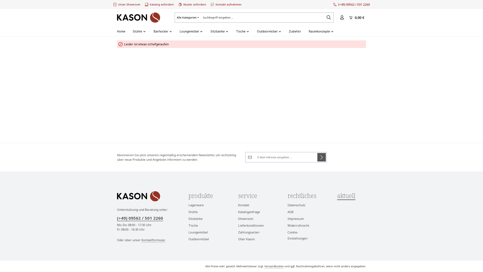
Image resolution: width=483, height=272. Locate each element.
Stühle (193, 212)
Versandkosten (274, 266)
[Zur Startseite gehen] (138, 17)
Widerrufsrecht (298, 225)
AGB (291, 212)
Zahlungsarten (248, 232)
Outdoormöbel (198, 239)
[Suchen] (329, 17)
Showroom (245, 219)
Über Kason (246, 239)
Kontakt (243, 205)
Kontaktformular (153, 240)
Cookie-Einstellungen (297, 235)
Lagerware (196, 205)
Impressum (296, 219)
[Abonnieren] (321, 157)
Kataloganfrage (249, 212)
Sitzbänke (195, 219)
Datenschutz (296, 205)
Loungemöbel (198, 232)
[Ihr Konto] (342, 17)
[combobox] (262, 17)
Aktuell (346, 196)
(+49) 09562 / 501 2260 (140, 218)
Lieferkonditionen (251, 225)
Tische (193, 225)
